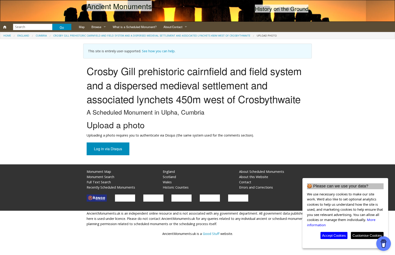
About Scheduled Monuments (261, 171)
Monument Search (100, 177)
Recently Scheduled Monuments (111, 187)
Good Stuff (211, 233)
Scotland (169, 177)
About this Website (253, 177)
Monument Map (99, 171)
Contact (245, 182)
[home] (5, 27)
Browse (96, 27)
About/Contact (172, 27)
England (23, 35)
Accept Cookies (334, 235)
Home (7, 35)
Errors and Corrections (256, 187)
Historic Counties (176, 187)
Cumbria (41, 35)
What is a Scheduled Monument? (135, 27)
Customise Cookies (367, 235)
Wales (167, 182)
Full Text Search (99, 182)
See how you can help (158, 51)
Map (82, 27)
